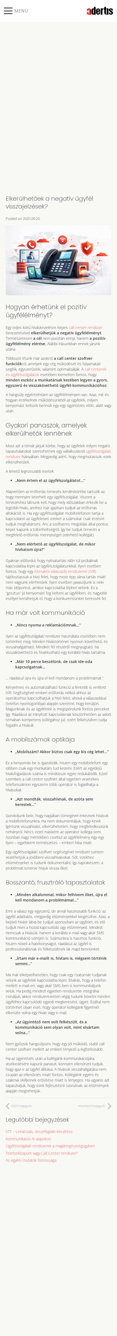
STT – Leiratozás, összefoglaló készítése (39, 1131)
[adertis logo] (100, 11)
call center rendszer (86, 327)
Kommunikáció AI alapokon (28, 1138)
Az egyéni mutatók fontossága (31, 1160)
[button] (16, 11)
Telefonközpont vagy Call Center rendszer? (42, 1153)
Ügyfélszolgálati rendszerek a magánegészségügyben (50, 1145)
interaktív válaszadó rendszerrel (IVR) (65, 571)
